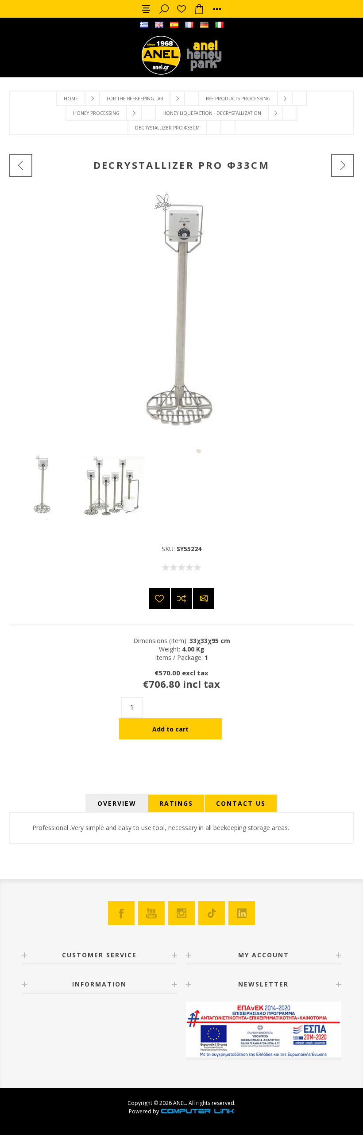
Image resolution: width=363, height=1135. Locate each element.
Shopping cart (199, 9)
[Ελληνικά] (144, 25)
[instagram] (181, 913)
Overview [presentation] (116, 803)
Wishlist (181, 9)
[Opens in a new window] (197, 1111)
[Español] (174, 25)
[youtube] (151, 913)
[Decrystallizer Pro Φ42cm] (342, 165)
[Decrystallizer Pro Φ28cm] (20, 165)
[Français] (189, 25)
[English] (159, 25)
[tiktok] (211, 913)
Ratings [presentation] (176, 803)
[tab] (116, 803)
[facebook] (121, 913)
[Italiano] (219, 25)
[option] (43, 487)
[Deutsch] (204, 25)
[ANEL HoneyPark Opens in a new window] (201, 57)
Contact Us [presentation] (241, 803)
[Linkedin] (241, 913)
